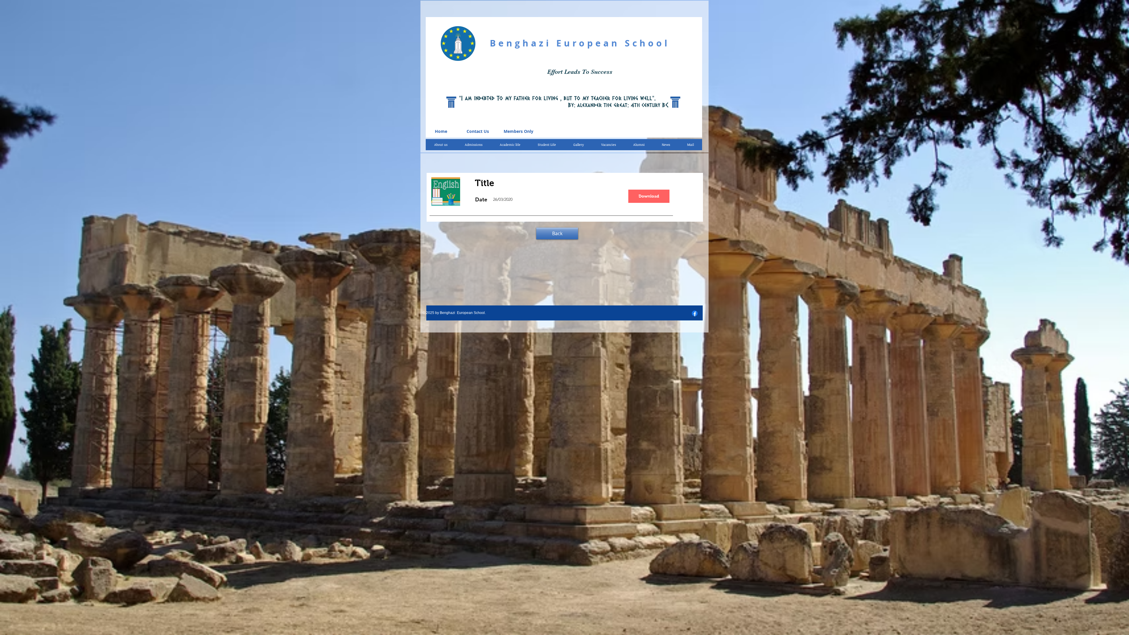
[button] (510, 144)
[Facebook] (695, 313)
